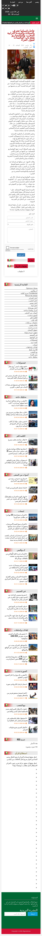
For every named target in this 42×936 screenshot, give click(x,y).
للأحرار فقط (33, 349)
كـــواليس (34, 291)
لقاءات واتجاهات (31, 347)
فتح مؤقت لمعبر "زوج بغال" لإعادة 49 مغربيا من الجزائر (18, 367)
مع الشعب (33, 352)
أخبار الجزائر (33, 298)
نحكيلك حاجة (33, 357)
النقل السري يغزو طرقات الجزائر (18, 728)
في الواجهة (33, 337)
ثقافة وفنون (33, 325)
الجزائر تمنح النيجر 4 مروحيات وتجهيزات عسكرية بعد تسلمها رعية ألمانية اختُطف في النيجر (17, 526)
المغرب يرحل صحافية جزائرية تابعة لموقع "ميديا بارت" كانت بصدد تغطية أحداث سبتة (17, 403)
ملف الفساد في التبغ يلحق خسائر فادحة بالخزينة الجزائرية (17, 607)
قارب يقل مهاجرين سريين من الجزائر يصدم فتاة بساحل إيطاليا (17, 413)
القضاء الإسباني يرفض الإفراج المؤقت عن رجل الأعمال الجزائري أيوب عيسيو (16, 578)
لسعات (35, 345)
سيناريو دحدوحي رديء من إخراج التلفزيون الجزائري (18, 479)
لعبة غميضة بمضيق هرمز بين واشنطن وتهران (17, 694)
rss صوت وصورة (31, 747)
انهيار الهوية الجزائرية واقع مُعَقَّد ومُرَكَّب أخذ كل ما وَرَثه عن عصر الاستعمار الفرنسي (16, 498)
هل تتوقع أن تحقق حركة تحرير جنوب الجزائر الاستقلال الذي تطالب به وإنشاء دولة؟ (21, 764)
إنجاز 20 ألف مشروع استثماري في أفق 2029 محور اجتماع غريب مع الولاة (17, 658)
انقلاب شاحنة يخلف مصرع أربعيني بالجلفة (18, 440)
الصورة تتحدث (32, 315)
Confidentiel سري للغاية (29, 293)
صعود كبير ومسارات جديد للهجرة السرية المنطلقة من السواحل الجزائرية (18, 567)
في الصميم (33, 335)
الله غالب (34, 320)
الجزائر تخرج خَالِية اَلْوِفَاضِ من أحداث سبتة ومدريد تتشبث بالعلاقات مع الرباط (17, 556)
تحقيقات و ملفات (31, 322)
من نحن (20, 2)
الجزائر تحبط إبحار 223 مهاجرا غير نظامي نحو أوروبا (17, 516)
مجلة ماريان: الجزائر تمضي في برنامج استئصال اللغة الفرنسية (16, 376)
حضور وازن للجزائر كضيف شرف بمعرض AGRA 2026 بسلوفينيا (18, 636)
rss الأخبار (33, 743)
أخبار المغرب (28, 47)
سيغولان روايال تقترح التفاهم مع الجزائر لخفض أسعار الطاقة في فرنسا (16, 462)
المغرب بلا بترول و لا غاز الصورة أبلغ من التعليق (16, 676)
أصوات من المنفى (31, 313)
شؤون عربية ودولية (30, 332)
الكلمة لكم (33, 317)
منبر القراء (33, 354)
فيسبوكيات (33, 340)
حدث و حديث (32, 327)
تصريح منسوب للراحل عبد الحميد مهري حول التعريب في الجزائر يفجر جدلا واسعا (18, 597)
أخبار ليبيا (34, 305)
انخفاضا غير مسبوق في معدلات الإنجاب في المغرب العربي (16, 386)
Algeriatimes (26, 931)
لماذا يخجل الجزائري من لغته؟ (16, 488)
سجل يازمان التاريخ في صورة (16, 684)
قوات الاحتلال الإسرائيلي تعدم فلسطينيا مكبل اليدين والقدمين (17, 710)
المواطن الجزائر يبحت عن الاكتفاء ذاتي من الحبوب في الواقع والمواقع (16, 647)
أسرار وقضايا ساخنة (30, 310)
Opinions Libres (31, 288)
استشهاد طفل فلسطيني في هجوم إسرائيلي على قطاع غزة (17, 719)
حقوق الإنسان (32, 330)
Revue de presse (31, 295)
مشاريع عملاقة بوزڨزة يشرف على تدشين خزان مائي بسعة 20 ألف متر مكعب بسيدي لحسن (17, 451)
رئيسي (37, 2)
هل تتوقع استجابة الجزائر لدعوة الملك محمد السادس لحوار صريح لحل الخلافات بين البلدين (21, 758)
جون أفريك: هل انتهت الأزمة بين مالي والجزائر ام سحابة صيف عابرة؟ (16, 617)
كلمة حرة (34, 342)
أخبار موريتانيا (32, 308)
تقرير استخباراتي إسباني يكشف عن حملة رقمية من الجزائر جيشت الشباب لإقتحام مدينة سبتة (16, 537)
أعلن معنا (29, 2)
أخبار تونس (33, 303)
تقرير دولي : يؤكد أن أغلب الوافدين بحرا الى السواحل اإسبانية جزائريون (18, 423)
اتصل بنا (12, 2)
